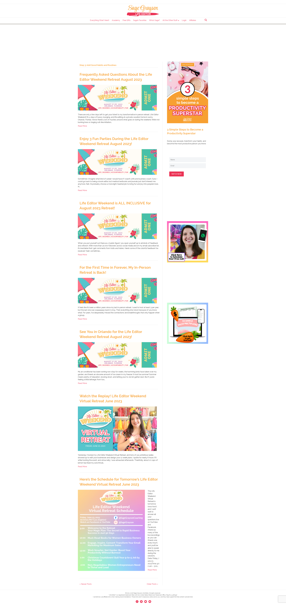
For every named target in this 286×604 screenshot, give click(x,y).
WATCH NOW (176, 174)
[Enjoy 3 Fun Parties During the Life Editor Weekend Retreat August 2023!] (117, 162)
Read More (82, 126)
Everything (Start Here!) (99, 20)
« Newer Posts (86, 584)
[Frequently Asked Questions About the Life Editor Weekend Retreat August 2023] (117, 97)
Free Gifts (126, 20)
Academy (116, 20)
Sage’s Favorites (139, 20)
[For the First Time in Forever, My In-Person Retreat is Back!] (117, 290)
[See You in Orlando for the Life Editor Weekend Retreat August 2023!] (117, 355)
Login (184, 20)
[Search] (205, 20)
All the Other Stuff (170, 20)
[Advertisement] (143, 40)
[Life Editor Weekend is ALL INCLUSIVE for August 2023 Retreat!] (117, 226)
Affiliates (192, 20)
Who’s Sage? (154, 20)
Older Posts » (152, 584)
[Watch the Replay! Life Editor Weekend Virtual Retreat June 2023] (117, 428)
